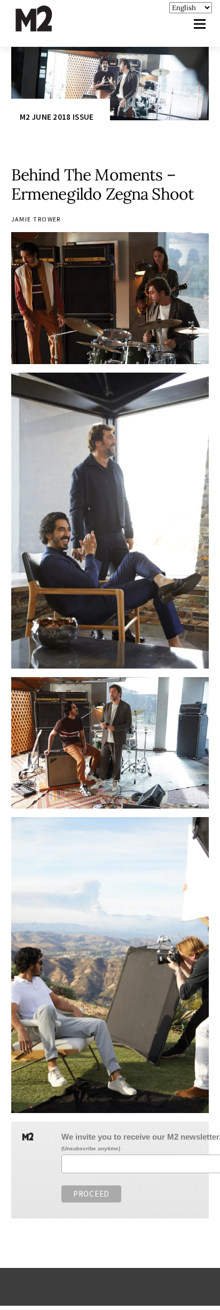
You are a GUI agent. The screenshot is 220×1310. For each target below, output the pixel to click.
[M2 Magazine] (44, 27)
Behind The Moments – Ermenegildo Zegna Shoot (102, 184)
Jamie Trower (36, 219)
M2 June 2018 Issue (56, 117)
